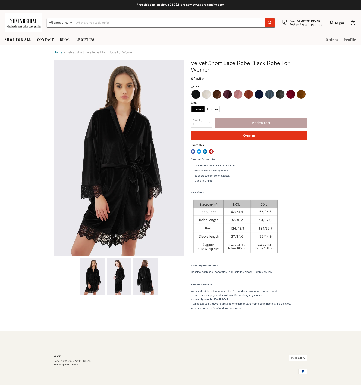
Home (58, 52)
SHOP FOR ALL (18, 39)
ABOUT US (85, 39)
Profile (350, 39)
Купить (249, 135)
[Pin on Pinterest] (211, 151)
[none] (92, 276)
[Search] (270, 22)
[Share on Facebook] (193, 151)
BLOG (65, 39)
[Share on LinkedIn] (205, 151)
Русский (296, 358)
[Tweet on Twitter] (199, 151)
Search (57, 356)
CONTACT (45, 39)
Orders (332, 39)
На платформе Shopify (66, 364)
